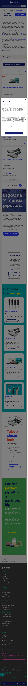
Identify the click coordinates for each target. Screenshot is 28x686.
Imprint (13, 126)
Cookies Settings (14, 129)
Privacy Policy (9, 126)
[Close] (25, 99)
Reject (9, 133)
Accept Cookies (19, 133)
